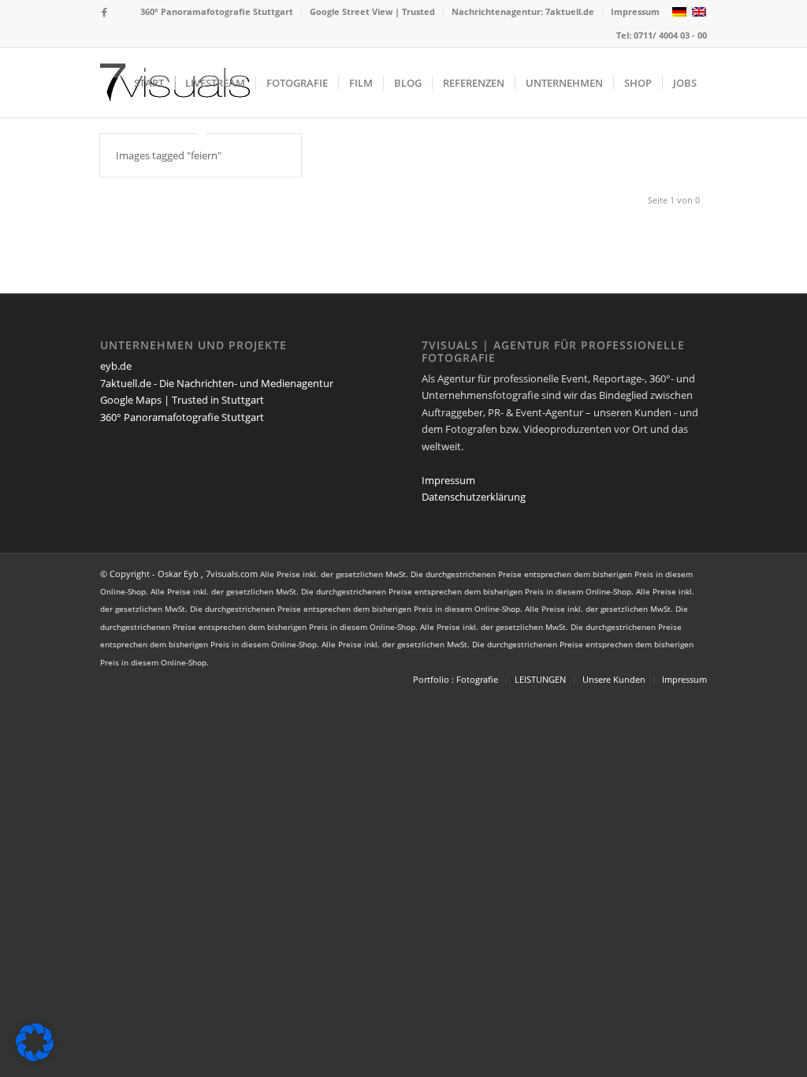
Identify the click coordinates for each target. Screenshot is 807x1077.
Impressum (635, 11)
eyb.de (116, 366)
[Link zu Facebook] (105, 12)
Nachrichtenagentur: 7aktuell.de (523, 11)
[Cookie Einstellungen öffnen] (35, 1057)
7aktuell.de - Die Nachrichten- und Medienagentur (216, 383)
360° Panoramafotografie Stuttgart (216, 11)
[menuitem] (217, 12)
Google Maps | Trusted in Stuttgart (182, 400)
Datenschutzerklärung (474, 497)
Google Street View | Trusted (372, 11)
